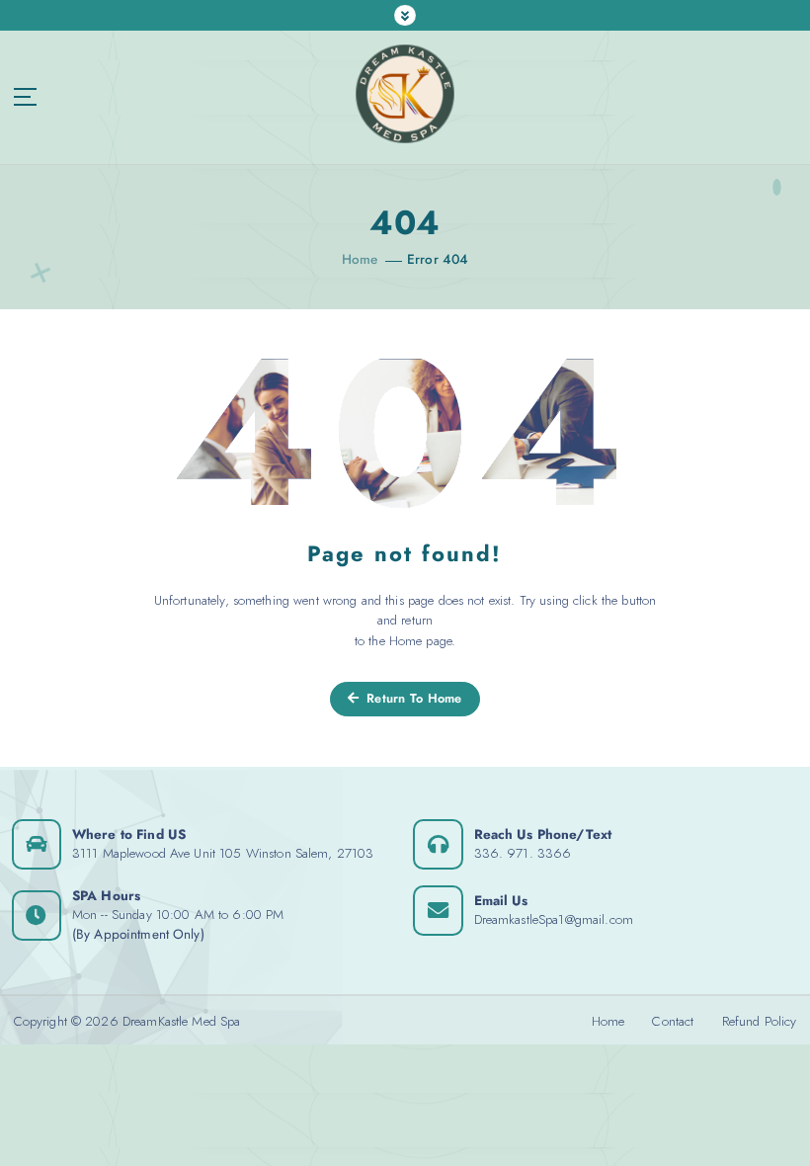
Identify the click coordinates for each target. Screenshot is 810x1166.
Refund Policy (759, 1021)
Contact (672, 1021)
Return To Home (412, 698)
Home (360, 259)
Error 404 (437, 259)
